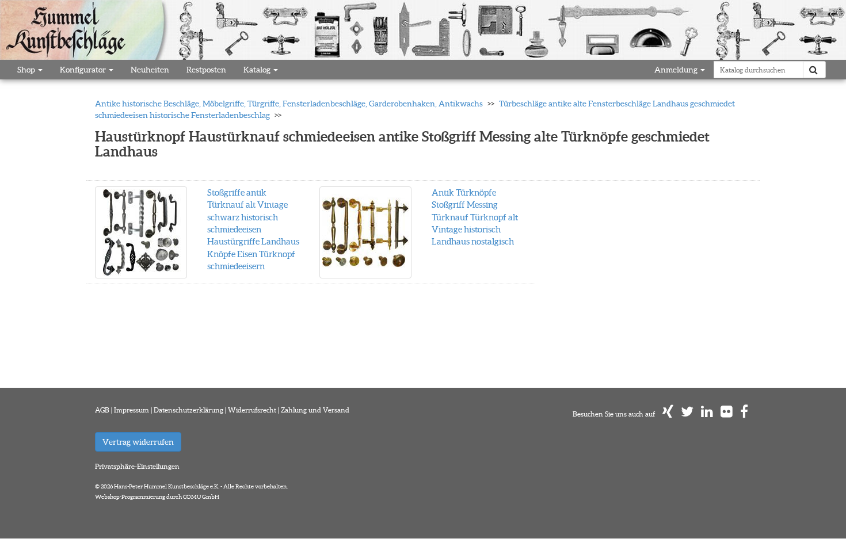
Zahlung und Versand (315, 410)
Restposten (206, 69)
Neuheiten (150, 69)
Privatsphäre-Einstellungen (137, 466)
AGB (102, 410)
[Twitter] (687, 414)
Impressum (131, 410)
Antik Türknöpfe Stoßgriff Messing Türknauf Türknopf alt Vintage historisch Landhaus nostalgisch (475, 217)
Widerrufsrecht (252, 410)
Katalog (257, 69)
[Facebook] (744, 414)
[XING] (667, 414)
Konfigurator (84, 69)
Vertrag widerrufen (138, 441)
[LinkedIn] (707, 414)
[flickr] (727, 414)
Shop (27, 69)
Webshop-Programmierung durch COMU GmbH (157, 497)
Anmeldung (676, 69)
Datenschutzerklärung (188, 410)
